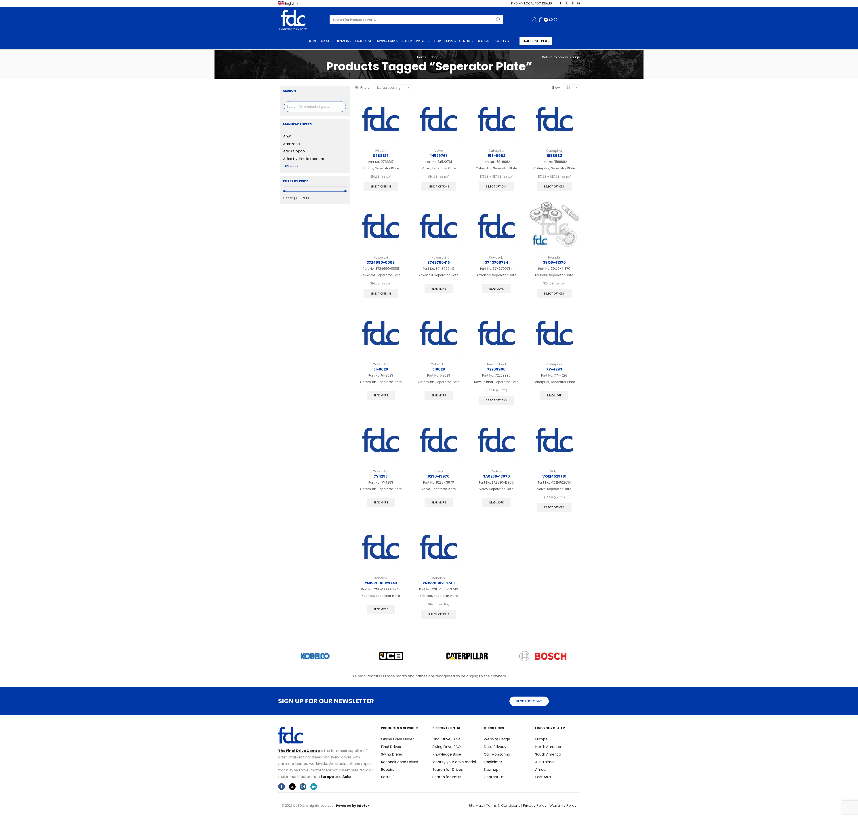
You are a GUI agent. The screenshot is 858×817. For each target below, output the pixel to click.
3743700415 (438, 262)
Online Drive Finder (397, 739)
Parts (385, 776)
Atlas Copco (294, 151)
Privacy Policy (535, 805)
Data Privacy (495, 746)
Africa (540, 769)
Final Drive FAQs (446, 739)
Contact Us (494, 776)
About (325, 41)
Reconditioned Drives (399, 761)
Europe (327, 776)
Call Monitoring (497, 754)
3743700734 (496, 262)
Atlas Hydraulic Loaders (303, 158)
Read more (438, 289)
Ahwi (287, 136)
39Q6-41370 (554, 262)
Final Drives (364, 41)
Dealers (483, 41)
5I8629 (438, 369)
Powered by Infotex (352, 805)
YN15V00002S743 (381, 583)
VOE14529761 (554, 476)
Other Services (414, 41)
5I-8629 (380, 369)
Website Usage (497, 739)
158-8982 (496, 155)
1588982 (554, 155)
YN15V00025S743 (439, 583)
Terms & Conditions (503, 805)
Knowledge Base (446, 754)
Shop (437, 41)
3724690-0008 (381, 262)
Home (312, 41)
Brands (343, 41)
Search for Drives (447, 769)
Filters (364, 87)
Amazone (291, 143)
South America (548, 754)
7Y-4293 (554, 369)
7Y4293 (381, 476)
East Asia (543, 776)
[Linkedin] (578, 3)
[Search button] (498, 19)
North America (548, 746)
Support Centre (457, 41)
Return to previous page (561, 57)
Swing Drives (387, 41)
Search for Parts (446, 776)
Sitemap (491, 769)
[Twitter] (566, 3)
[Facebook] (560, 3)
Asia (346, 776)
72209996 (496, 369)
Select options (380, 186)
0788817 (381, 155)
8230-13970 (439, 476)
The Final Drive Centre (299, 750)
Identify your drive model (454, 761)
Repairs (387, 769)
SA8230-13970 (496, 476)
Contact (503, 41)
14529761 (438, 155)
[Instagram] (572, 3)
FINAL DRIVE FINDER (535, 41)
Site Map (475, 805)
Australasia (545, 761)
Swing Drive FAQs (447, 746)
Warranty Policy (562, 805)
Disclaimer (493, 761)
